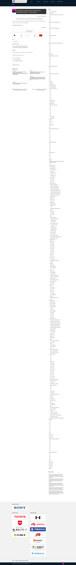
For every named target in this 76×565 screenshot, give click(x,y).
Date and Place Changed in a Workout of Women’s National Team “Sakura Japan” (38, 89)
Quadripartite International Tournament (55, 208)
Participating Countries (53, 220)
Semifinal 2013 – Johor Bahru (54, 416)
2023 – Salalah (52, 382)
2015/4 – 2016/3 (52, 248)
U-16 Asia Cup (51, 254)
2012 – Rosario (52, 199)
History (50, 122)
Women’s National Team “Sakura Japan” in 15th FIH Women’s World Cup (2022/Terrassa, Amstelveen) (37, 73)
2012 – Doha (51, 309)
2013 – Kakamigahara (53, 175)
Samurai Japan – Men (52, 300)
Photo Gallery (50, 419)
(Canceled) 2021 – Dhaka (53, 380)
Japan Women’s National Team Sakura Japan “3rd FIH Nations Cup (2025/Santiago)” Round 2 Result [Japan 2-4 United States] (20, 73)
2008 (50, 422)
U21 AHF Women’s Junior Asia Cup (54, 275)
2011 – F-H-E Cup (52, 257)
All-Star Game (51, 82)
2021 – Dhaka (52, 315)
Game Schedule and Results (54, 218)
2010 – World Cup (52, 288)
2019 (50, 358)
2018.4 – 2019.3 (52, 373)
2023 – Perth (51, 395)
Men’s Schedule (53, 226)
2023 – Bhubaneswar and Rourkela (54, 407)
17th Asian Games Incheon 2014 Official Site (20, 47)
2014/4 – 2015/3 (52, 367)
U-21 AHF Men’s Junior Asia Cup (54, 379)
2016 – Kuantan (52, 312)
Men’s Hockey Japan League (53, 88)
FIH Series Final (52, 202)
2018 (50, 388)
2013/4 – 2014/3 (52, 245)
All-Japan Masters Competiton (52, 35)
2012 (50, 19)
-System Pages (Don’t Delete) (52, 11)
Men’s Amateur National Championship (53, 128)
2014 (50, 51)
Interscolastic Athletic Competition (53, 66)
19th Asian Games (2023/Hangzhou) (54, 321)
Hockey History (51, 462)
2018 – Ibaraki (52, 171)
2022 (50, 163)
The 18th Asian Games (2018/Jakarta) (55, 325)
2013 (50, 20)
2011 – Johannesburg (53, 331)
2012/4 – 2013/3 (52, 364)
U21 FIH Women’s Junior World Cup (54, 279)
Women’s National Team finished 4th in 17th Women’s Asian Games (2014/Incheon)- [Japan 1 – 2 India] (20, 89)
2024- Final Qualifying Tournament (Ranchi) (55, 236)
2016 (50, 115)
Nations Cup (51, 343)
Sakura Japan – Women (52, 165)
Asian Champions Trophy (53, 172)
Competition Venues (60, 1)
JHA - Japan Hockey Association (20, 560)
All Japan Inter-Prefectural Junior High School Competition (56, 14)
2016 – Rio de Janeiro (53, 233)
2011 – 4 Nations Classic (53, 169)
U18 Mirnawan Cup (52, 270)
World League (51, 410)
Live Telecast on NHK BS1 (54, 224)
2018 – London (52, 291)
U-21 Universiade (52, 392)
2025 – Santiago (52, 214)
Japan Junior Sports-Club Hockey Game (54, 73)
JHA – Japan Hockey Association (20, 563)
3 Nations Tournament (52, 166)
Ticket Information (51, 103)
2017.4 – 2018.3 (52, 251)
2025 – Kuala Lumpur (53, 346)
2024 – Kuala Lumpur (53, 273)
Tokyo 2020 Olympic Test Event (54, 352)
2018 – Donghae (52, 178)
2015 (50, 64)
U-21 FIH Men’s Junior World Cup (54, 383)
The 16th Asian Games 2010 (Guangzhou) (55, 190)
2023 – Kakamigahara (53, 278)
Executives (50, 121)
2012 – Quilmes (52, 333)
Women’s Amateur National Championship (54, 438)
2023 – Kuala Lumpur (53, 272)
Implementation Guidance (52, 85)
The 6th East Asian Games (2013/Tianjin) (55, 193)
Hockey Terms (51, 465)
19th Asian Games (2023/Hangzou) (54, 187)
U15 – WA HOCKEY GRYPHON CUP (54, 260)
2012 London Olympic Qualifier (54, 223)
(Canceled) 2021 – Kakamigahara (54, 276)
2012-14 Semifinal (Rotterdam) (54, 297)
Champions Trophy (52, 334)
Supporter (50, 125)
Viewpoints (50, 468)
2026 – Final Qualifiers (53, 294)
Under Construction (51, 435)
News (18, 64)
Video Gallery (50, 437)
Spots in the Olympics (53, 230)
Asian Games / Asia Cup (53, 318)
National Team (53, 1)
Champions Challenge (52, 196)
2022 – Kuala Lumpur (53, 404)
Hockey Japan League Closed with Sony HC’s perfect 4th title (20, 83)
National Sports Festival (52, 152)
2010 (50, 16)
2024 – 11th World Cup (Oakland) (54, 340)
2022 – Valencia (52, 211)
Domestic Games (45, 1)
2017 (50, 140)
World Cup (51, 285)
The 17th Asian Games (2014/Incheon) (55, 324)
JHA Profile (38, 1)
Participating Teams (52, 100)
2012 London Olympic (53, 217)
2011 (49, 17)
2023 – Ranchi (52, 181)
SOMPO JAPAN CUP (52, 239)
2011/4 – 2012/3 (52, 242)
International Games (52, 337)
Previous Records (52, 118)
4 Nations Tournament (52, 168)
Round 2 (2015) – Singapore (53, 413)
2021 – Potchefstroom (53, 281)
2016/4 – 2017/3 (52, 370)
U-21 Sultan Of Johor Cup (53, 385)
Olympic (51, 215)
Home (31, 1)
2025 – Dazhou (52, 398)
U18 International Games (53, 266)
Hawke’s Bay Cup (52, 205)
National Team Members (54, 227)
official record (43, 27)
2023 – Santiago (52, 282)
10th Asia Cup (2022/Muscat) (53, 184)
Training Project (52, 361)
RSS (63, 563)
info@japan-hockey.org (19, 60)
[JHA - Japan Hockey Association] (20, 2)
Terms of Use (50, 434)
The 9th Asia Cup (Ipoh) (53, 328)
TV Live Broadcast (53, 221)
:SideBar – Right (51, 13)
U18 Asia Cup (51, 263)
